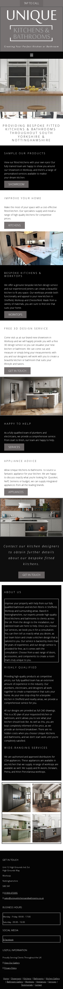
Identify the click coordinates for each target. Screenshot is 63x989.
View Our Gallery (12, 962)
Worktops (29, 981)
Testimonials (27, 984)
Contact (38, 984)
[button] (31, 3)
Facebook (8, 939)
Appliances (41, 981)
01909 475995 (11, 892)
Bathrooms (38, 978)
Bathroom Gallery (15, 981)
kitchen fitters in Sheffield (43, 607)
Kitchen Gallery (53, 978)
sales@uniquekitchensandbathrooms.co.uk (24, 898)
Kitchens (27, 978)
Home (6, 978)
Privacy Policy (10, 968)
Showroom (16, 978)
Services (52, 981)
